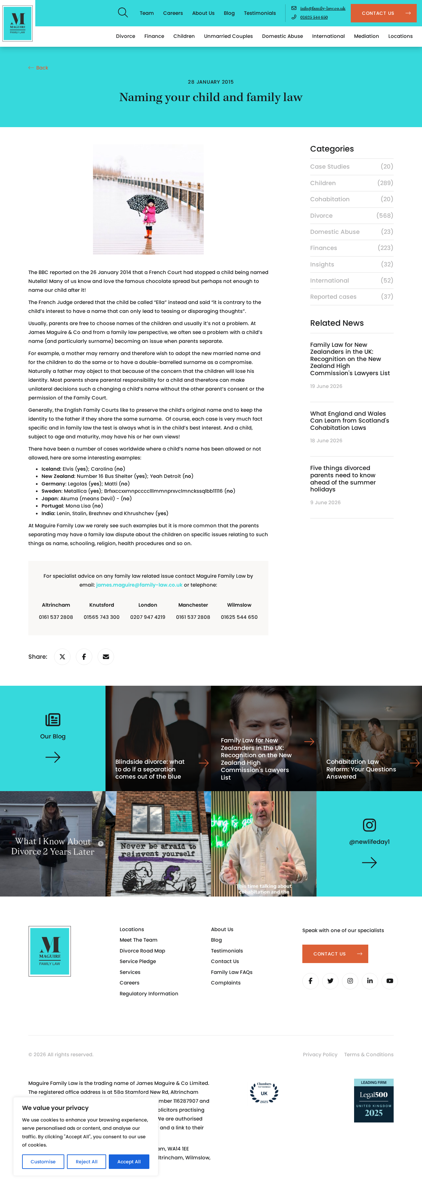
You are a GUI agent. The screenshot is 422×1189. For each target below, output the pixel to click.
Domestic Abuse (282, 36)
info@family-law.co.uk (323, 9)
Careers (173, 13)
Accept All (129, 1161)
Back (42, 67)
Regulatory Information (149, 993)
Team (147, 13)
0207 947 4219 (148, 617)
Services (130, 972)
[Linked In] (370, 981)
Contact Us (225, 961)
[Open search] (123, 13)
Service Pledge (138, 961)
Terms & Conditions (369, 1054)
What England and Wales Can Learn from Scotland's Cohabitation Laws (349, 420)
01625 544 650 (314, 17)
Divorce (125, 36)
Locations (400, 36)
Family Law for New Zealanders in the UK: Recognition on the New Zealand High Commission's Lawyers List (350, 359)
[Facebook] (310, 981)
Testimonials (260, 13)
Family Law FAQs (232, 972)
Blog (229, 13)
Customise (43, 1161)
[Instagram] (350, 981)
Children (184, 36)
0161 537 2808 (56, 617)
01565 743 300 (102, 617)
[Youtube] (389, 981)
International (328, 36)
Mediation (366, 36)
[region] (85, 1136)
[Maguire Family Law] (17, 23)
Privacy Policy (320, 1054)
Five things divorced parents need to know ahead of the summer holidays (343, 478)
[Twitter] (330, 981)
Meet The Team (139, 939)
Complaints (226, 982)
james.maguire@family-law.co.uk (139, 584)
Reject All (87, 1161)
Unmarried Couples (228, 36)
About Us (203, 13)
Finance (154, 36)
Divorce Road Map (142, 950)
